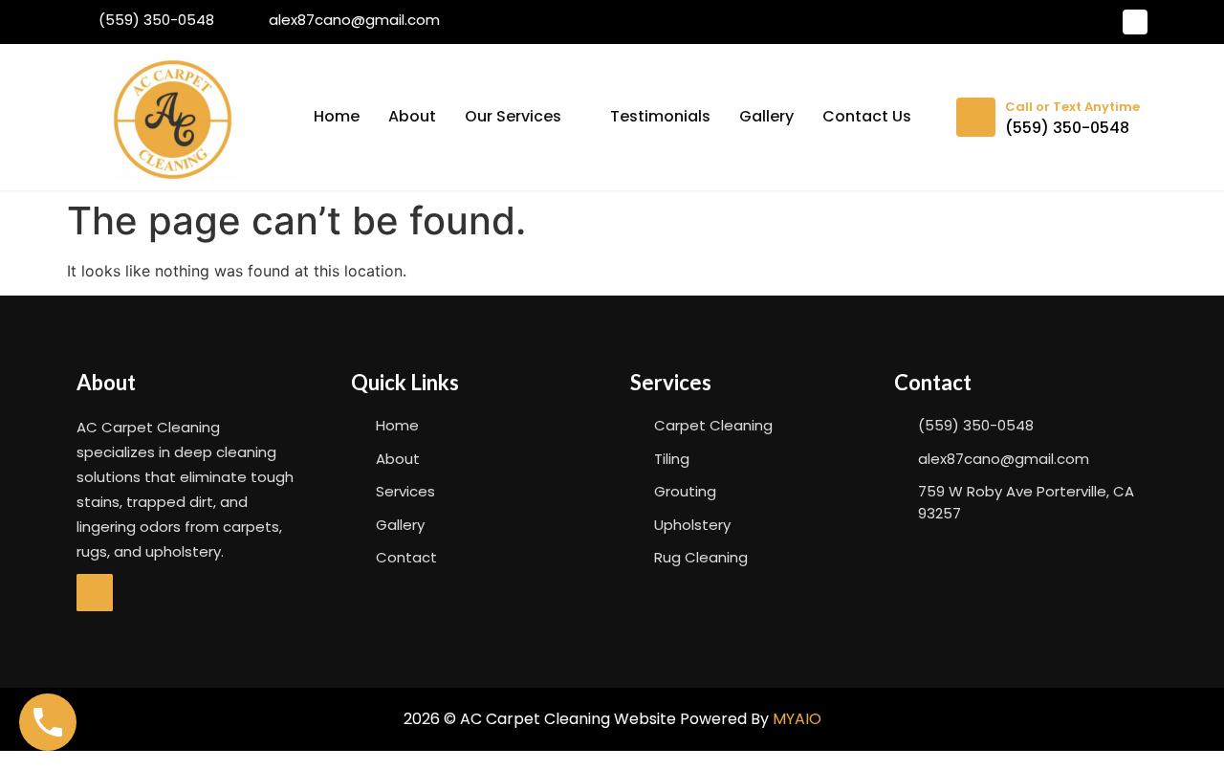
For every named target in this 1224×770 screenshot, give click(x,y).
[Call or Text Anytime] (975, 117)
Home (337, 116)
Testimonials (660, 116)
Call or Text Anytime (1072, 107)
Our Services (513, 116)
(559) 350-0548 (1067, 128)
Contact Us (866, 116)
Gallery (766, 116)
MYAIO (797, 719)
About (412, 116)
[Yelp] (1135, 22)
